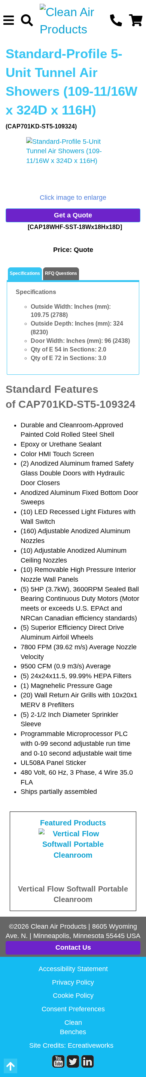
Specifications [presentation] (25, 273)
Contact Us (73, 947)
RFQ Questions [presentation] (61, 273)
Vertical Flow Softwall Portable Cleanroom (73, 894)
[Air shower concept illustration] (73, 165)
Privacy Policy (73, 982)
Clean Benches (73, 1027)
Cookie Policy (73, 995)
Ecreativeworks (90, 1045)
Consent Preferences (73, 1009)
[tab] (25, 274)
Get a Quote (73, 215)
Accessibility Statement (73, 969)
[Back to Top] (10, 1066)
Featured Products (73, 823)
